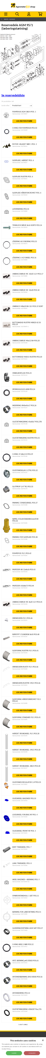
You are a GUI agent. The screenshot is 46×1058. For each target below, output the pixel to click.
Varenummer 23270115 (19, 375)
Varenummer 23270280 (19, 703)
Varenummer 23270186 (19, 539)
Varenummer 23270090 (19, 292)
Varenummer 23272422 (19, 995)
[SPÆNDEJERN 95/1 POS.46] (7, 621)
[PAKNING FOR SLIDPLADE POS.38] (7, 544)
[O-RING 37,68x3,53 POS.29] (7, 461)
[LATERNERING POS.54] (7, 215)
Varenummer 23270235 (19, 636)
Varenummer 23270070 (19, 227)
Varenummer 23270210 (19, 571)
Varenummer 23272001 (19, 784)
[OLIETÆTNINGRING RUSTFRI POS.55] (7, 444)
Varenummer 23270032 (19, 195)
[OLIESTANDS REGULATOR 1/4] (7, 789)
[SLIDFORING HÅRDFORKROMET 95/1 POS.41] (7, 709)
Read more (14, 1049)
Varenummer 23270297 (19, 768)
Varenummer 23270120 (19, 391)
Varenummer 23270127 (19, 407)
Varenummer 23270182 (19, 523)
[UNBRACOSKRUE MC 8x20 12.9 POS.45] (7, 606)
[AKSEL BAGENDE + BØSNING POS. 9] (7, 885)
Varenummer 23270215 (19, 588)
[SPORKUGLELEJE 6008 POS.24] (7, 396)
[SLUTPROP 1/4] (7, 492)
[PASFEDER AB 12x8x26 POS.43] (7, 570)
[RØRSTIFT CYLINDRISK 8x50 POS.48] (7, 641)
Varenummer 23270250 (19, 653)
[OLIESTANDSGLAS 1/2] (7, 478)
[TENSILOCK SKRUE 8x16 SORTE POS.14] (7, 229)
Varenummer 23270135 (19, 440)
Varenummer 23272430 (19, 1011)
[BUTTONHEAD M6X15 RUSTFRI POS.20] (7, 362)
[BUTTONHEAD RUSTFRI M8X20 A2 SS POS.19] (7, 327)
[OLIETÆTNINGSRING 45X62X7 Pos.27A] (7, 1016)
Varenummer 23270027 (19, 162)
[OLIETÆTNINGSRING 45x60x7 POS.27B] (7, 427)
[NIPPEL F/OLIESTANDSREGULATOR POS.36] (7, 533)
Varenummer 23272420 (19, 979)
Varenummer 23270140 (19, 456)
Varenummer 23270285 (19, 719)
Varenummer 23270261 (19, 685)
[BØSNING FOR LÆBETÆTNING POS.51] (7, 921)
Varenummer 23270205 (19, 555)
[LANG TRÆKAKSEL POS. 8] (7, 867)
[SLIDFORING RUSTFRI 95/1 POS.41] (7, 661)
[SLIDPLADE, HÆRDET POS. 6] (7, 163)
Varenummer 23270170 (19, 489)
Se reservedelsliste (13, 95)
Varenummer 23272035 (19, 849)
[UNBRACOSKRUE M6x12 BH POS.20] (7, 346)
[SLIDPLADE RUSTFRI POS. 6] (7, 183)
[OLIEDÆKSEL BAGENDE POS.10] (7, 801)
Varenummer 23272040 (19, 865)
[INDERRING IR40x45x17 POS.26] (7, 413)
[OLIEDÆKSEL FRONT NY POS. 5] (7, 834)
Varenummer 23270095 (19, 308)
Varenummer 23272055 (19, 898)
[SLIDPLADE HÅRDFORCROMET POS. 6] (7, 200)
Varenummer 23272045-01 (20, 881)
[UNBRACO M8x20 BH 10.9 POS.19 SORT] (7, 311)
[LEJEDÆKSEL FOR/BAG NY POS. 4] (7, 821)
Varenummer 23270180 (19, 505)
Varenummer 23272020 (19, 817)
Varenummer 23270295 (19, 736)
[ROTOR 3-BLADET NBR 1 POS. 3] (7, 147)
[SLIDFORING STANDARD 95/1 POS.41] (7, 727)
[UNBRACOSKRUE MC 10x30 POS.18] (7, 295)
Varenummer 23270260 (19, 669)
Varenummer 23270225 (19, 620)
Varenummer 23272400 (19, 930)
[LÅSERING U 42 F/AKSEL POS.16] (7, 264)
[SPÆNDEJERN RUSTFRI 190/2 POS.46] (7, 687)
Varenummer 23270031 (19, 179)
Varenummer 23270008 (19, 130)
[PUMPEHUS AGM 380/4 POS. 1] (7, 118)
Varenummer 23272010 (19, 800)
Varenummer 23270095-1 (20, 326)
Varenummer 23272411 (19, 946)
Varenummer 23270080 (19, 260)
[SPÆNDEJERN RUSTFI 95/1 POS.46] (7, 671)
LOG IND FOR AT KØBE (24, 121)
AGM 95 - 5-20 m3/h (9, 19)
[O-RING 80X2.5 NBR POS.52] (7, 951)
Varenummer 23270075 (19, 243)
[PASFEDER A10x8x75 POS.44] (7, 587)
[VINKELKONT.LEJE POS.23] (7, 382)
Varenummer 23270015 (19, 146)
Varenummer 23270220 (19, 604)
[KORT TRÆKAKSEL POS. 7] (7, 852)
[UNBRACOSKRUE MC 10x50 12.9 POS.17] (7, 279)
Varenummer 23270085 (19, 276)
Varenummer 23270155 (19, 472)
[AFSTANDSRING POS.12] (7, 1002)
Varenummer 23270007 (19, 114)
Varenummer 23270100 (19, 343)
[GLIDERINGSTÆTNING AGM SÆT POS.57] (7, 935)
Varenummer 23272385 (19, 914)
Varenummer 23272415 (19, 963)
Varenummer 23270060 (19, 211)
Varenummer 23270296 (19, 752)
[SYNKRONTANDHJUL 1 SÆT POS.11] (7, 904)
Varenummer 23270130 (19, 424)
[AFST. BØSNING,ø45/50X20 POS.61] (7, 967)
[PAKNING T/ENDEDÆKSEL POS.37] (7, 510)
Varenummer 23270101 (19, 359)
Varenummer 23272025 (19, 833)
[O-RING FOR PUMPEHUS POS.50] (7, 135)
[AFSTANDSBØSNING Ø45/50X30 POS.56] (7, 983)
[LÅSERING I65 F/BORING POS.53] (7, 248)
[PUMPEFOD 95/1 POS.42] (7, 557)
